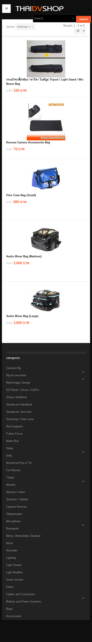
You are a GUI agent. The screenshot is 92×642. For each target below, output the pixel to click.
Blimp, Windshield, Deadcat (23, 535)
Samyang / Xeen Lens (20, 419)
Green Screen (14, 579)
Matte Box (12, 441)
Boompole (12, 528)
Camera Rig (13, 368)
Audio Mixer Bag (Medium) (24, 256)
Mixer (9, 543)
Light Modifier (14, 572)
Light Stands (14, 565)
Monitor (10, 484)
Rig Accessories (16, 375)
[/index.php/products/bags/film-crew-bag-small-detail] (46, 178)
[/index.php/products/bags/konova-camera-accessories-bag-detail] (46, 121)
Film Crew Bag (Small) (21, 195)
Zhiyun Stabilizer (16, 397)
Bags (9, 608)
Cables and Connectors (20, 594)
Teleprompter (14, 514)
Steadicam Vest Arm (19, 411)
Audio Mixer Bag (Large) (22, 316)
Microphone (13, 521)
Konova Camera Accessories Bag (28, 142)
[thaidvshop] (38, 8)
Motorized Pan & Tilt (19, 462)
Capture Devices (16, 506)
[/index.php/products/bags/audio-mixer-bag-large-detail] (46, 300)
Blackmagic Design (18, 382)
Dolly (9, 455)
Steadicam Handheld (19, 404)
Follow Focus (14, 433)
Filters (10, 587)
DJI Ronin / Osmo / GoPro (22, 390)
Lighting (11, 557)
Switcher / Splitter (17, 499)
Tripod (10, 477)
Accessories (14, 616)
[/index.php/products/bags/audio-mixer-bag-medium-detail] (46, 239)
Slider (9, 448)
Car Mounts (13, 470)
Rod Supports (14, 426)
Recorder (11, 550)
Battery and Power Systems (23, 601)
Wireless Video (15, 492)
